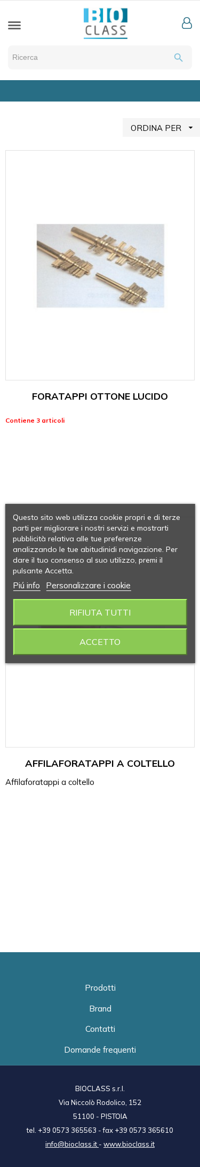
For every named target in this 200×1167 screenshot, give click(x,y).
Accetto (100, 641)
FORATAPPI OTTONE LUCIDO (100, 396)
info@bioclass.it (72, 1144)
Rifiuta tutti (100, 612)
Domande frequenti (100, 1050)
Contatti (100, 1029)
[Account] (187, 23)
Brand (100, 1008)
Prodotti (100, 988)
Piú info (26, 585)
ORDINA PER (163, 127)
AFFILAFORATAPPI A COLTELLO (100, 763)
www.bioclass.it (129, 1144)
